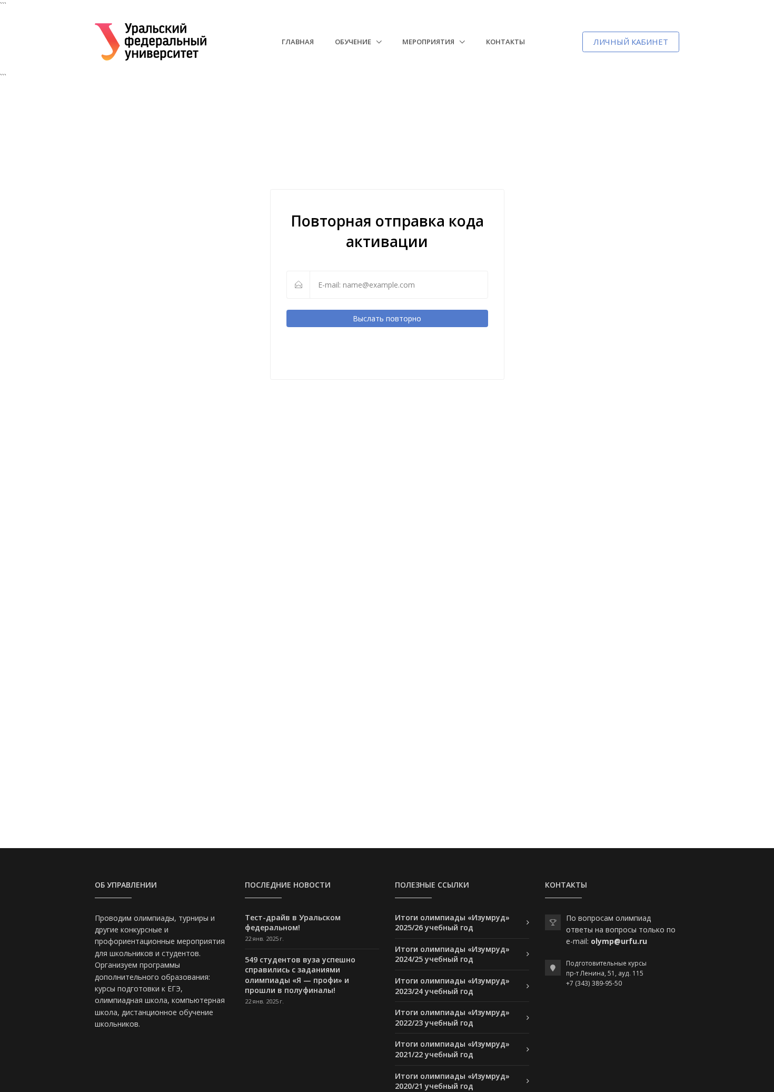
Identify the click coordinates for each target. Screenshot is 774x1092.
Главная (298, 41)
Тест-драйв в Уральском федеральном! (293, 922)
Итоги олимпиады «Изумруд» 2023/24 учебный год (452, 986)
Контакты (505, 41)
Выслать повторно (387, 318)
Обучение (354, 41)
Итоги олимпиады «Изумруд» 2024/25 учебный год (452, 954)
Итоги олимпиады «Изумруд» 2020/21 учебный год (452, 1081)
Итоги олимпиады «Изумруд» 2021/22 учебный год (452, 1049)
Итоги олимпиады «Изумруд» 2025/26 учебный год (452, 922)
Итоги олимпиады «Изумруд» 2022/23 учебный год (452, 1017)
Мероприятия (429, 41)
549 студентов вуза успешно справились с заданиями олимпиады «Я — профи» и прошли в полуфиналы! (300, 975)
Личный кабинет (630, 41)
